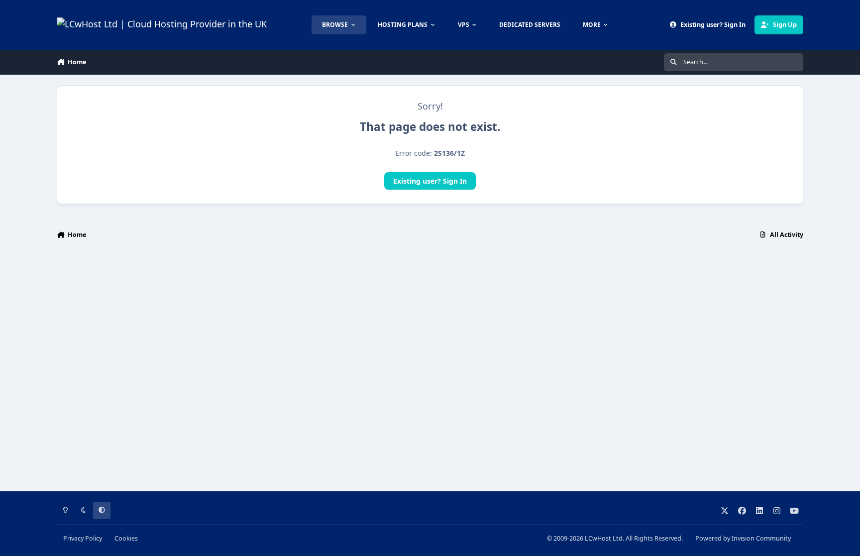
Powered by (743, 538)
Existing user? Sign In (430, 181)
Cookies (126, 538)
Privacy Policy (82, 538)
